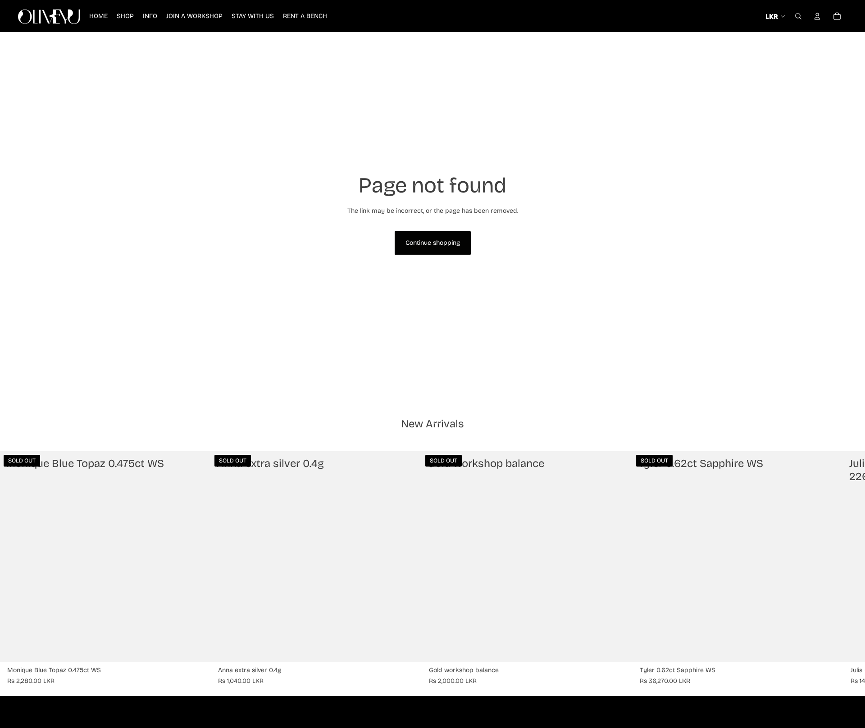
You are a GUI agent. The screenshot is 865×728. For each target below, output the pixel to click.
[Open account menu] (817, 16)
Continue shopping (432, 243)
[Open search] (798, 16)
